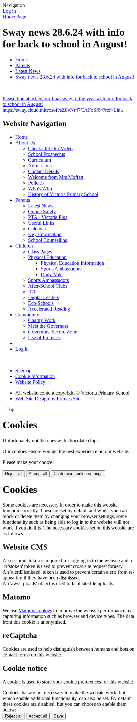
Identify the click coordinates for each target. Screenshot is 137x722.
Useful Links (41, 223)
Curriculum (39, 160)
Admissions (40, 165)
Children (24, 246)
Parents (22, 65)
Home (21, 59)
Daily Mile (51, 274)
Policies (36, 183)
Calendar (37, 228)
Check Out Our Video (50, 148)
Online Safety (42, 211)
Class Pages (40, 251)
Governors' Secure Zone (52, 331)
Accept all (38, 473)
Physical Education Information (72, 263)
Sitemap (23, 370)
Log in (9, 11)
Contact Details (43, 171)
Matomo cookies (35, 610)
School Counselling (48, 240)
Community (27, 314)
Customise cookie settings (78, 473)
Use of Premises (44, 337)
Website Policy (30, 382)
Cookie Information (35, 376)
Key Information (44, 234)
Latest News (27, 71)
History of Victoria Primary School (63, 194)
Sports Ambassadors (61, 268)
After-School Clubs (47, 286)
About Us (25, 142)
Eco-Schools (41, 303)
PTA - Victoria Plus (47, 217)
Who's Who (40, 188)
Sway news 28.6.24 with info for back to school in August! (74, 77)
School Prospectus (46, 154)
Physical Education (47, 257)
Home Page (14, 16)
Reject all (13, 473)
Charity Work (41, 320)
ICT (32, 291)
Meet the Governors (48, 326)
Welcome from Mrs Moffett (55, 177)
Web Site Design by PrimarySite (47, 398)
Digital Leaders (43, 297)
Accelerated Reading (49, 309)
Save (58, 716)
